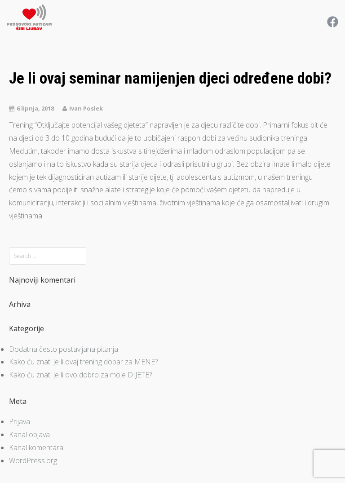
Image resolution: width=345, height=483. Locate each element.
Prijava (19, 421)
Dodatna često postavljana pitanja (63, 349)
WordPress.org (33, 460)
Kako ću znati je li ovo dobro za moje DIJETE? (80, 375)
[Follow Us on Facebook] (332, 21)
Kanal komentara (36, 447)
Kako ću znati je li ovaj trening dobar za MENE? (83, 362)
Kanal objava (29, 434)
